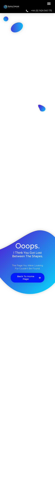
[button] (49, 3)
